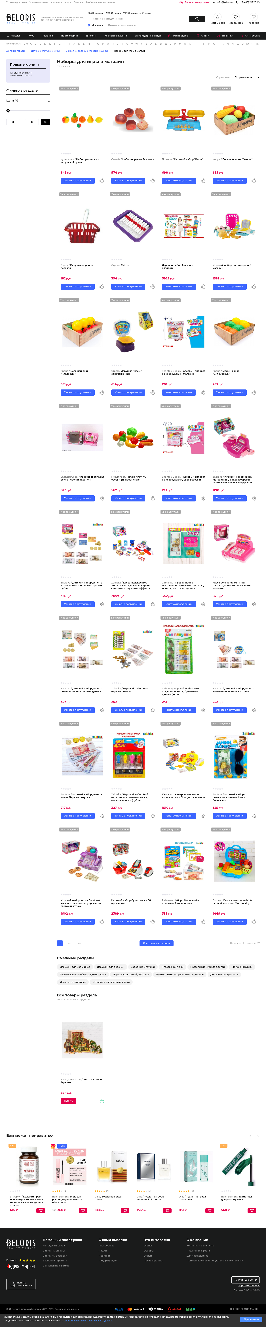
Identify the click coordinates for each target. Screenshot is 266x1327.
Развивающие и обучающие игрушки (83, 974)
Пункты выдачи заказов (122, 25)
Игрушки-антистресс (73, 982)
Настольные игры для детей (207, 967)
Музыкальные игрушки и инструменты (180, 974)
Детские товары (15, 51)
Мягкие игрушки (242, 967)
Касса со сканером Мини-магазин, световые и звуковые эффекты (232, 586)
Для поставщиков (197, 1256)
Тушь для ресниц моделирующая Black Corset (67, 1200)
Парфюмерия (69, 36)
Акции (205, 36)
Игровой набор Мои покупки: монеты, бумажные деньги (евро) (180, 691)
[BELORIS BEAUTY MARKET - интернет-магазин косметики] (21, 19)
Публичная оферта (198, 1251)
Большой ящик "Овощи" (232, 159)
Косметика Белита (115, 36)
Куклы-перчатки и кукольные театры (21, 74)
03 (79, 943)
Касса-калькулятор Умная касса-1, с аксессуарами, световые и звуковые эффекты (131, 586)
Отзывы (148, 1246)
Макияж (48, 36)
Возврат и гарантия (55, 1261)
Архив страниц (153, 1261)
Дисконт (91, 36)
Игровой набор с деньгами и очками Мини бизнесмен (229, 797)
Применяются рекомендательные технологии (215, 1261)
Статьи (148, 1256)
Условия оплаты (38, 2)
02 (69, 943)
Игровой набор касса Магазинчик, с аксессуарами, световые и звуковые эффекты (232, 480)
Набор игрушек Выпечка (132, 159)
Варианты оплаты (54, 1251)
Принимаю (251, 1319)
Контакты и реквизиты (200, 1246)
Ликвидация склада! (148, 36)
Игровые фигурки (172, 967)
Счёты (120, 265)
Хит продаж (252, 36)
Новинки (227, 36)
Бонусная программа (56, 1266)
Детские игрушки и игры (45, 51)
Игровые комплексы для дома (111, 982)
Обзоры (148, 1251)
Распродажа (181, 36)
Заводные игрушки (143, 967)
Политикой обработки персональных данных (88, 1320)
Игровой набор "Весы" (182, 159)
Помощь (78, 2)
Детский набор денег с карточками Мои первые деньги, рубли (81, 586)
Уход (31, 36)
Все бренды (13, 44)
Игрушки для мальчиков (75, 967)
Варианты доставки (55, 1256)
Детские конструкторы (224, 974)
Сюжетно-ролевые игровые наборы (87, 51)
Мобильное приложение (100, 2)
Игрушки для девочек (110, 967)
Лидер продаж (108, 1261)
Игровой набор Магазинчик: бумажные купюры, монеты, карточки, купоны (183, 586)
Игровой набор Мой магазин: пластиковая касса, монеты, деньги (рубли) (130, 797)
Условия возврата (61, 2)
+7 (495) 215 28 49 (245, 1280)
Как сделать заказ (54, 1246)
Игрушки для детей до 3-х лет (131, 974)
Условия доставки (16, 2)
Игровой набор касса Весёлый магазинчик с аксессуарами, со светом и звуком (81, 903)
